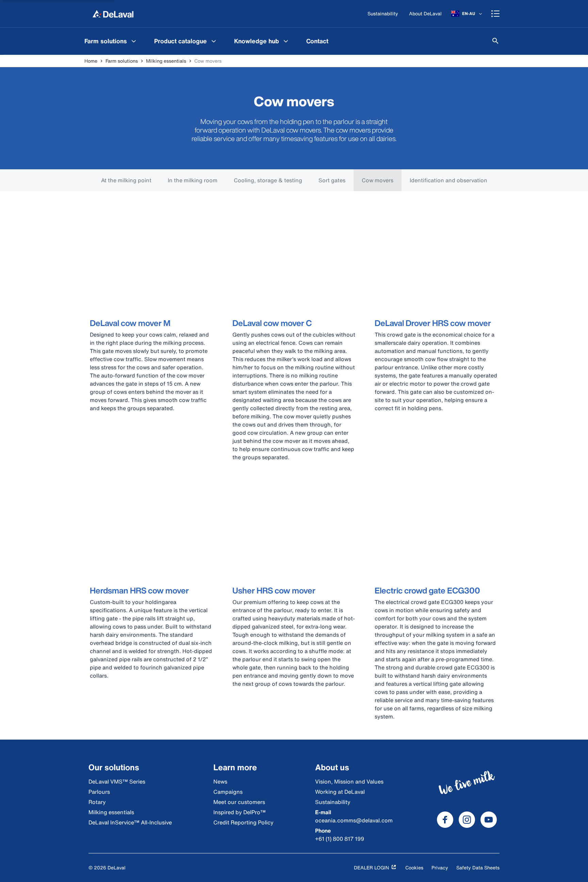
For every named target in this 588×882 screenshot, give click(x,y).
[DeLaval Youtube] (489, 819)
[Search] (495, 41)
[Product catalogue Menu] (213, 41)
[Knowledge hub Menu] (286, 41)
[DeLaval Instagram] (467, 819)
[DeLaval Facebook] (445, 819)
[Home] (113, 13)
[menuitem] (111, 41)
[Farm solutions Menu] (134, 41)
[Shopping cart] (495, 13)
